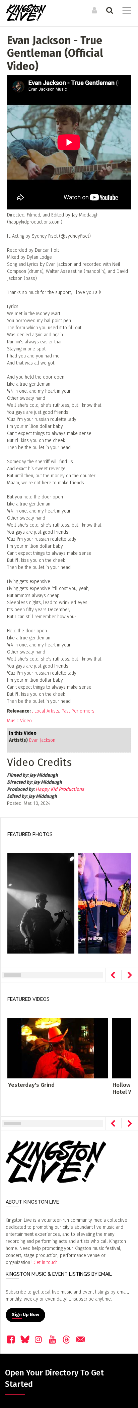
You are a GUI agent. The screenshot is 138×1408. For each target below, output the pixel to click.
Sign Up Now (25, 1314)
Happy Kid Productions (60, 789)
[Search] (109, 10)
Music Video (19, 721)
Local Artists (46, 711)
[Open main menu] (125, 11)
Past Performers (78, 711)
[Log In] (93, 10)
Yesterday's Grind (31, 1084)
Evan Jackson (42, 740)
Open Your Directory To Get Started (54, 1378)
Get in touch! (46, 1262)
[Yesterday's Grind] (57, 1048)
